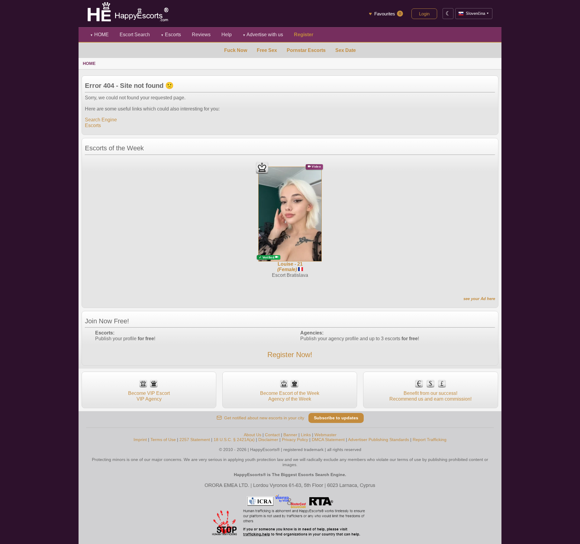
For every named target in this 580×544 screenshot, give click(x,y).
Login (424, 13)
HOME (99, 34)
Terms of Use (163, 439)
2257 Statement (194, 439)
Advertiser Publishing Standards (378, 439)
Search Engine (101, 119)
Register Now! (289, 354)
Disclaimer (268, 439)
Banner (290, 434)
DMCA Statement (328, 439)
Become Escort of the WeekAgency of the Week (289, 396)
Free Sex (267, 50)
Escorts (171, 34)
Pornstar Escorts (306, 50)
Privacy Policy (295, 439)
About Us (252, 434)
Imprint (140, 439)
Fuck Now (235, 50)
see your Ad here (479, 298)
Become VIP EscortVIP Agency (149, 396)
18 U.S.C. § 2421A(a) (234, 439)
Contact (272, 434)
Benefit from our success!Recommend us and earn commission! (430, 396)
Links (306, 434)
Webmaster (325, 434)
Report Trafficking (429, 439)
